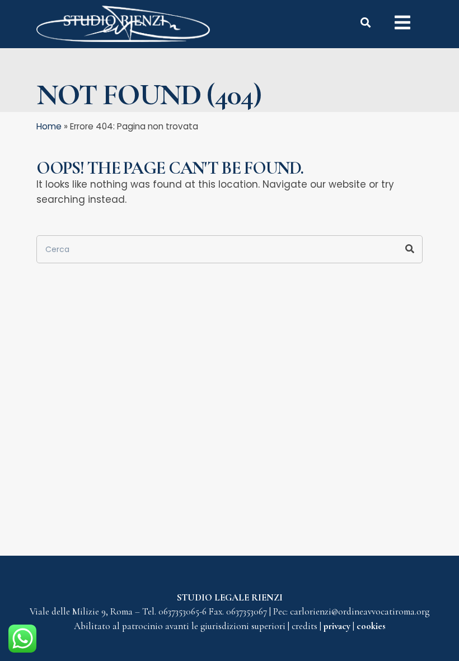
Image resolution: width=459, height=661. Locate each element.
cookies (371, 626)
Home (49, 126)
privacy (338, 626)
